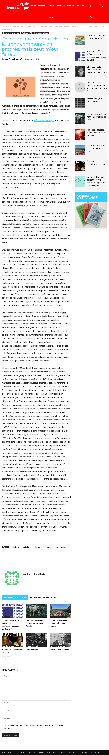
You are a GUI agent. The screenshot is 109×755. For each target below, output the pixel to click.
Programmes (48, 547)
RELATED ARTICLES (15, 597)
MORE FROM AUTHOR (43, 597)
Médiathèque (73, 5)
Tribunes (61, 5)
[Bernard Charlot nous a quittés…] (60, 640)
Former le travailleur (34, 617)
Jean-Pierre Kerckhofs (14, 59)
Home (4, 26)
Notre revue (51, 11)
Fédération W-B (27, 33)
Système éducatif (16, 26)
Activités (6, 617)
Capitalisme (27, 547)
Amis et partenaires (58, 646)
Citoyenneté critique (41, 33)
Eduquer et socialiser (58, 617)
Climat (37, 547)
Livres (84, 5)
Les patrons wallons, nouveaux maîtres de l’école (34, 623)
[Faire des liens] (36, 640)
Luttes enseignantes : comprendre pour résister (59, 623)
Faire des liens (32, 650)
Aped (19, 5)
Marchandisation (9, 646)
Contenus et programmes (36, 26)
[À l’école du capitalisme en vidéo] (12, 640)
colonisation (61, 547)
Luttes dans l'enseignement (32, 645)
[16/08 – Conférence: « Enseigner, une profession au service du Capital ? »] (12, 611)
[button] (101, 5)
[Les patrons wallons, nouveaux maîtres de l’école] (36, 611)
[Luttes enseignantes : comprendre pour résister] (60, 611)
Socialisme (15, 547)
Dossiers (30, 5)
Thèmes (41, 5)
